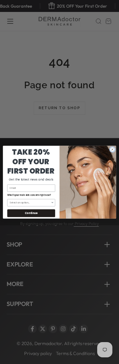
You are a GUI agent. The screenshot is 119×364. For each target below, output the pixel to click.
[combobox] (30, 202)
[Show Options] (52, 202)
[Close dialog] (112, 149)
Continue (31, 213)
